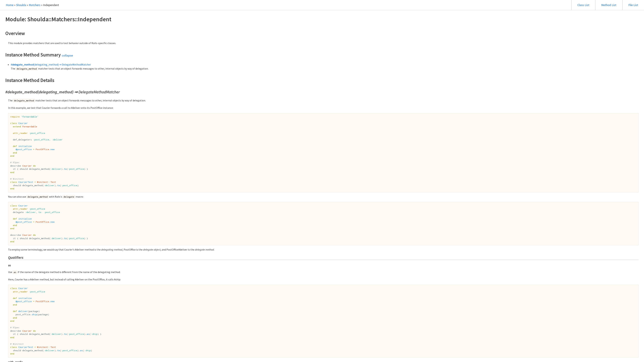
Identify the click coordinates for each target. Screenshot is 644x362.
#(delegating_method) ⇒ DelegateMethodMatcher (51, 64)
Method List (608, 5)
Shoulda (21, 5)
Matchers (34, 5)
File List (633, 5)
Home (9, 5)
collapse (67, 55)
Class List (583, 5)
